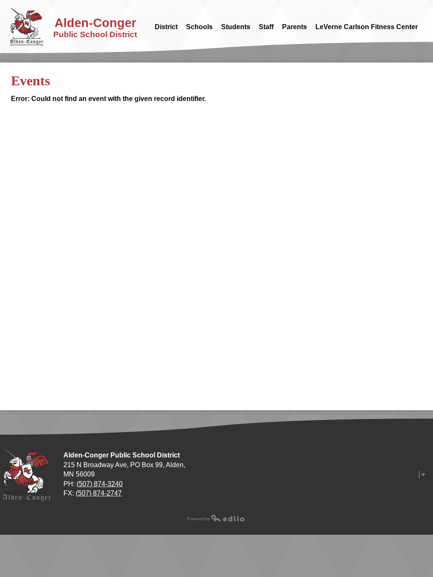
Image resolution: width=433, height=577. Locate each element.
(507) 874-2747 (99, 493)
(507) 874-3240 (100, 483)
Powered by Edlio (216, 518)
